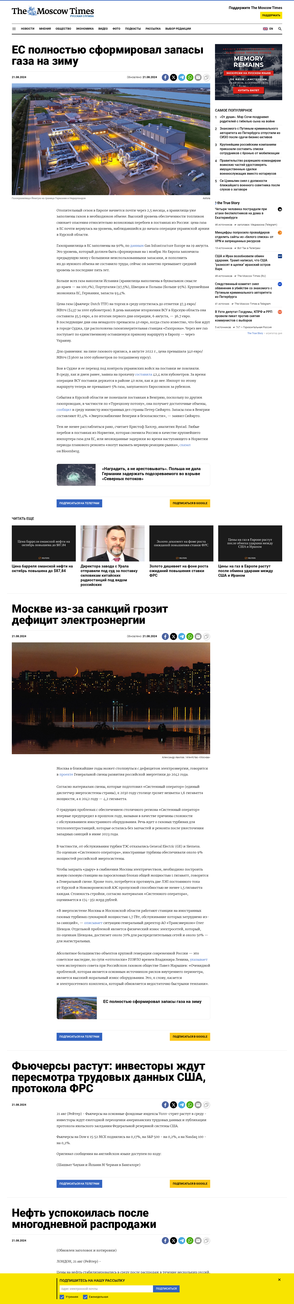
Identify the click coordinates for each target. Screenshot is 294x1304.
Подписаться (147, 675)
